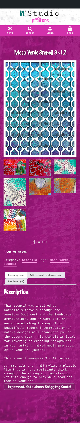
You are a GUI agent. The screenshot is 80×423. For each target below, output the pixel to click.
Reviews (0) (16, 281)
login (50, 32)
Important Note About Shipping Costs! (39, 387)
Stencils (29, 260)
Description (16, 275)
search (29, 32)
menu (10, 32)
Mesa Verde (59, 260)
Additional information (46, 275)
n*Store (40, 20)
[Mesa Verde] (40, 108)
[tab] (16, 275)
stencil (10, 264)
